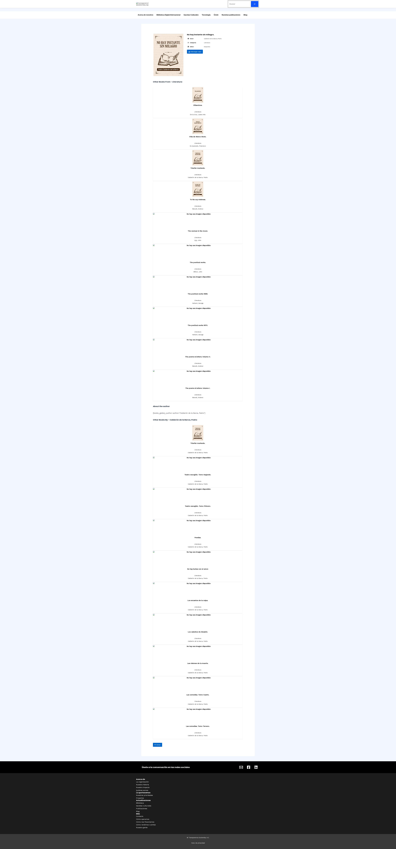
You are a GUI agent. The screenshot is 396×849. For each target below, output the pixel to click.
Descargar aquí (195, 51)
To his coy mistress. (198, 199)
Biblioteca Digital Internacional (168, 15)
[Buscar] (254, 4)
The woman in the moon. (198, 231)
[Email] (241, 767)
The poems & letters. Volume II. (197, 357)
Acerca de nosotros (145, 15)
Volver (158, 745)
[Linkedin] (256, 767)
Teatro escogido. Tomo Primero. (198, 506)
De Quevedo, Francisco (198, 146)
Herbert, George (197, 303)
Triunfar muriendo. (197, 168)
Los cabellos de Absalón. (198, 632)
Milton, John (197, 272)
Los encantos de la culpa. (197, 600)
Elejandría (207, 46)
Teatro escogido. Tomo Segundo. (197, 475)
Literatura (207, 42)
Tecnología (206, 15)
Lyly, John (197, 240)
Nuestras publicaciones (231, 15)
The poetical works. (198, 262)
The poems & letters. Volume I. (197, 388)
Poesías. (197, 538)
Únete (216, 15)
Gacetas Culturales (191, 15)
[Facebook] (248, 767)
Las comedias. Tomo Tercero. (198, 726)
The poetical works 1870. (198, 325)
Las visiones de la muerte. (197, 663)
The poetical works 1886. (198, 294)
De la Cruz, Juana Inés (198, 114)
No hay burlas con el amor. (197, 569)
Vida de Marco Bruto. (197, 137)
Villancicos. (197, 105)
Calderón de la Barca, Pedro (213, 38)
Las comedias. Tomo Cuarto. (197, 695)
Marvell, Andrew (197, 209)
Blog (245, 15)
